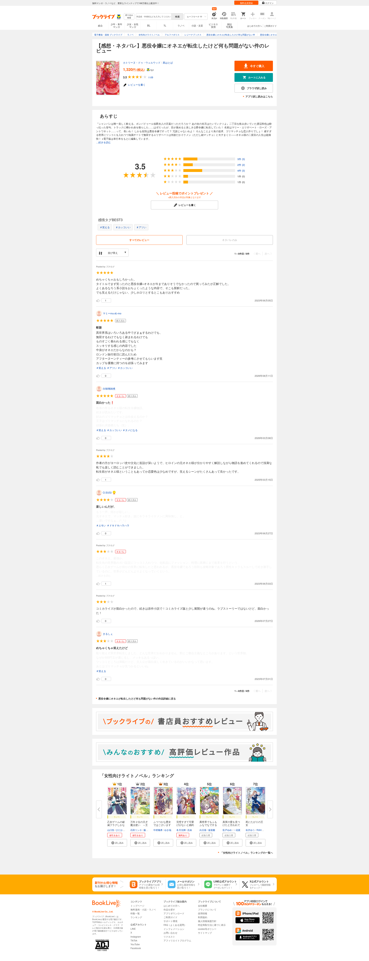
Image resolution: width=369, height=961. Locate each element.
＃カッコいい (123, 227)
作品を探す (169, 909)
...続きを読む (103, 142)
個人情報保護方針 (207, 921)
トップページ (137, 905)
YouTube (135, 944)
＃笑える (105, 227)
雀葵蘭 (211, 830)
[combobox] (153, 16)
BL (148, 25)
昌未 (189, 830)
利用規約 (202, 917)
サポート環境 (170, 921)
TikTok (133, 940)
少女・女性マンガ (132, 25)
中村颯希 (158, 830)
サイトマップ (205, 932)
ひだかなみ (121, 830)
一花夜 (237, 830)
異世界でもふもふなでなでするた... (208, 825)
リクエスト (169, 936)
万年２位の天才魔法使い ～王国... (139, 825)
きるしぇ (108, 634)
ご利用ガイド (270, 25)
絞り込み (129, 16)
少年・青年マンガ (116, 25)
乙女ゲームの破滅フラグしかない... (116, 825)
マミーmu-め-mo (112, 313)
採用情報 (202, 913)
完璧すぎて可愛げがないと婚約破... (185, 825)
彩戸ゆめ (227, 830)
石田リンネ (136, 830)
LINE (133, 928)
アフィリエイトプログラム (177, 940)
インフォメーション (174, 928)
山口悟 (110, 830)
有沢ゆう (250, 830)
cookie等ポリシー (207, 928)
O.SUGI (107, 492)
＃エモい (101, 525)
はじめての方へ (254, 25)
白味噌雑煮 (109, 388)
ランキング (136, 917)
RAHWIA (261, 830)
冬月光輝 (181, 830)
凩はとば (168, 62)
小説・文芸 (197, 25)
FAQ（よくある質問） (175, 924)
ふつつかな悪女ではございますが (162, 825)
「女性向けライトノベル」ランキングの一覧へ (246, 852)
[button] (117, 842)
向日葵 (202, 830)
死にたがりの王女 (254, 823)
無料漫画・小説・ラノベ (143, 909)
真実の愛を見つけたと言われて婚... (231, 825)
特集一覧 (135, 913)
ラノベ (181, 25)
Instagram (135, 936)
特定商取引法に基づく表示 (212, 924)
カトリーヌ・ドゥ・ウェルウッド (141, 62)
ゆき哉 (167, 830)
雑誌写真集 (229, 25)
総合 (100, 25)
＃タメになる (130, 430)
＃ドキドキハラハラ (118, 525)
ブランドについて (207, 909)
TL (165, 25)
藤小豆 (147, 830)
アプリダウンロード (174, 913)
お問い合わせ (170, 932)
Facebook (135, 948)
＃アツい (141, 227)
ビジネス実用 (213, 25)
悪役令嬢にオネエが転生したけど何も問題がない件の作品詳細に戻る (137, 698)
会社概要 (202, 905)
